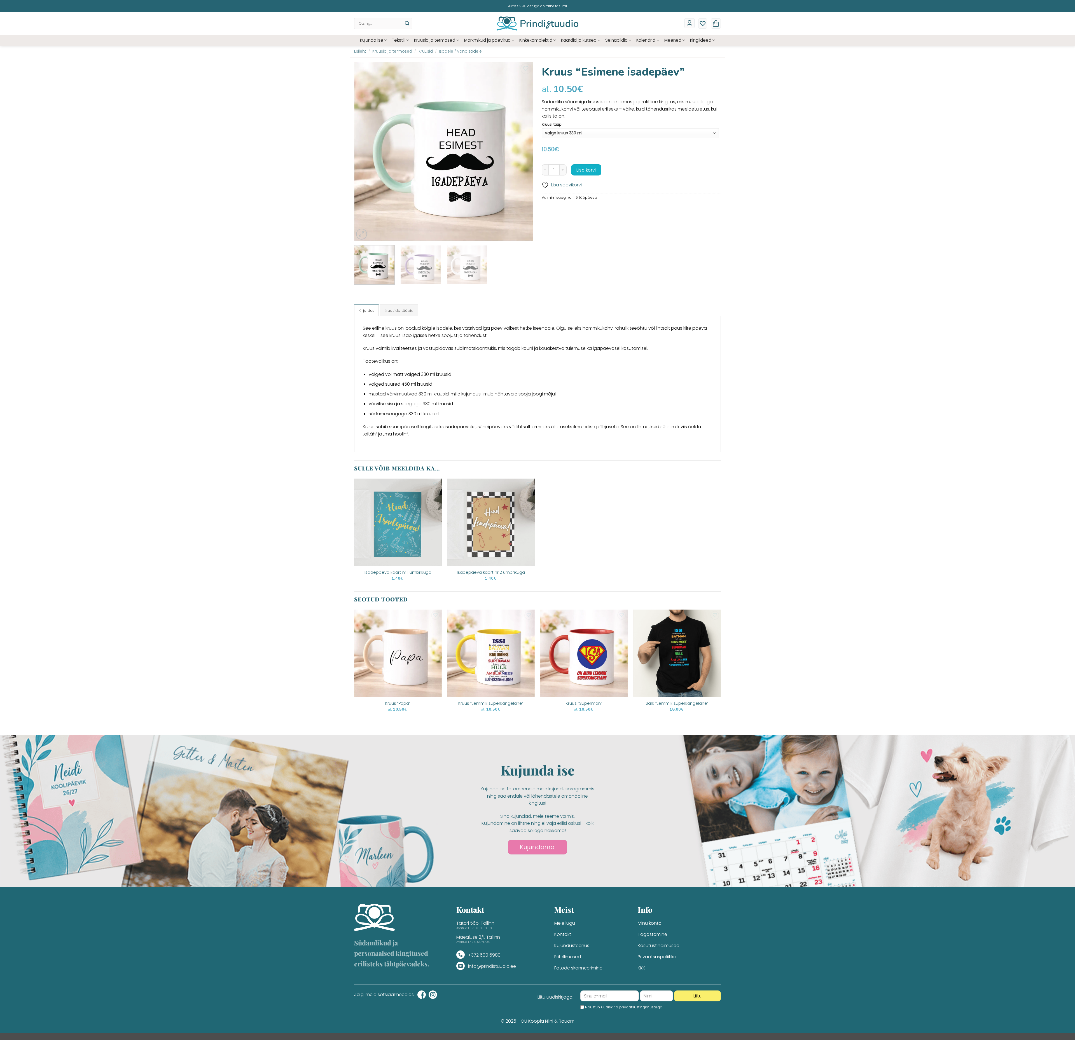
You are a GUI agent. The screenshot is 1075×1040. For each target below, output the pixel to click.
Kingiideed (700, 40)
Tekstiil (398, 40)
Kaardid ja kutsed (579, 40)
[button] (716, 23)
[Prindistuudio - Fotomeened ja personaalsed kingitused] (538, 24)
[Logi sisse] (689, 23)
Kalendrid (645, 40)
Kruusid (426, 51)
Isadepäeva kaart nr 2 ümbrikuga (491, 572)
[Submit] (407, 23)
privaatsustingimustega (640, 1007)
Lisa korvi (586, 170)
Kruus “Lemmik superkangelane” (491, 703)
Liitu (697, 996)
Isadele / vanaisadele (460, 51)
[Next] (523, 151)
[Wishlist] (702, 23)
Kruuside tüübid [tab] (399, 310)
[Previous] (365, 151)
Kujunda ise (371, 40)
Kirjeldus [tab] (366, 310)
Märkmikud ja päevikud (487, 40)
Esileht (360, 51)
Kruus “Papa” (397, 703)
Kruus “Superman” (584, 703)
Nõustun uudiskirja (623, 1007)
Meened (672, 40)
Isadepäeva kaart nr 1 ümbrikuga (397, 572)
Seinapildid (616, 40)
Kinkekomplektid (535, 40)
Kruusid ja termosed (434, 40)
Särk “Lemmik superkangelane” (677, 703)
